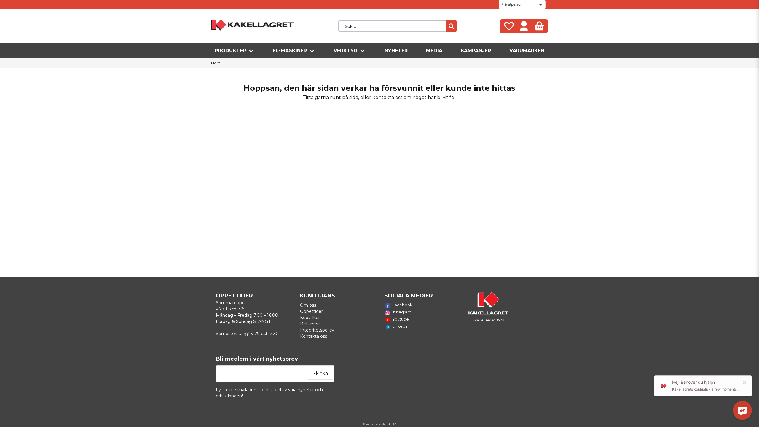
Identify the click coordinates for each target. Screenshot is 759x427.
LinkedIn (400, 326)
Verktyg (346, 50)
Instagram (401, 312)
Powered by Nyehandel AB (379, 424)
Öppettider (311, 311)
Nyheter (396, 50)
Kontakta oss (313, 336)
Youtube (400, 319)
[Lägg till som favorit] (508, 26)
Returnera (310, 323)
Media (434, 50)
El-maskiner (290, 50)
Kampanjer (476, 50)
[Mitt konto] (524, 26)
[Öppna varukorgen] (539, 26)
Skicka (320, 373)
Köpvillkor (310, 317)
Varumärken (526, 50)
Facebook (402, 304)
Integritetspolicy (317, 330)
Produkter (230, 50)
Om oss (308, 305)
